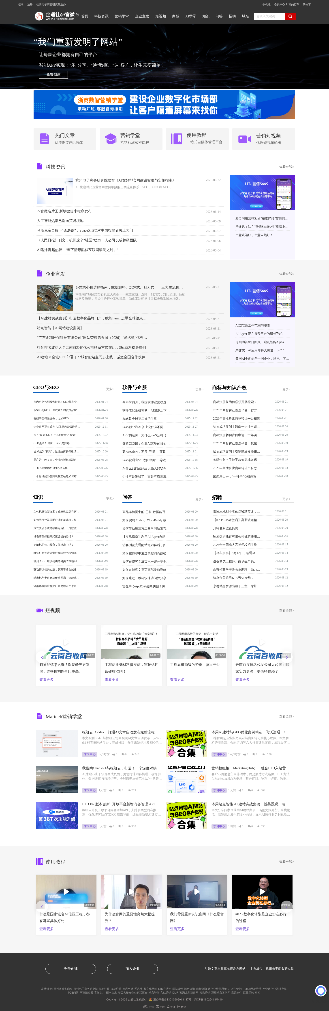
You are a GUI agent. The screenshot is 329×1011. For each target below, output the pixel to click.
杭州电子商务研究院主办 (51, 4)
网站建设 (177, 988)
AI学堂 (190, 16)
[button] (287, 657)
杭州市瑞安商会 (63, 988)
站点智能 (154, 992)
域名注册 (104, 988)
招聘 (232, 16)
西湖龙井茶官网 (188, 992)
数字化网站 (150, 988)
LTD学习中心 (236, 988)
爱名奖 (139, 988)
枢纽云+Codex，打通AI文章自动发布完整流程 (118, 732)
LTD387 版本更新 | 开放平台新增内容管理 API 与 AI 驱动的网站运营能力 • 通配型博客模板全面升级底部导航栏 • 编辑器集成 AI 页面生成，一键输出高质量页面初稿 (122, 804)
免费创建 (53, 74)
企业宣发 (142, 16)
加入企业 (132, 969)
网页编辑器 (86, 992)
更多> (110, 389)
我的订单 (293, 4)
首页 (84, 16)
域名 (245, 16)
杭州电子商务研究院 (86, 988)
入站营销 (165, 992)
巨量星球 (248, 992)
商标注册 (116, 988)
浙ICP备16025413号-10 (208, 999)
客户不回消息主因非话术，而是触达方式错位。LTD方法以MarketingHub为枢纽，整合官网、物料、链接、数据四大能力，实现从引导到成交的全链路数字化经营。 (251, 776)
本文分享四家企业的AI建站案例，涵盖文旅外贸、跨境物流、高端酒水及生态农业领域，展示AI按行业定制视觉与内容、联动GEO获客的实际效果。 (251, 812)
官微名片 (99, 992)
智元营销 (204, 992)
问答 (219, 16)
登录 (21, 4)
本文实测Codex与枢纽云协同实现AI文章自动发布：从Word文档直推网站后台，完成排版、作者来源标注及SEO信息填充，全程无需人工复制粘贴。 (122, 741)
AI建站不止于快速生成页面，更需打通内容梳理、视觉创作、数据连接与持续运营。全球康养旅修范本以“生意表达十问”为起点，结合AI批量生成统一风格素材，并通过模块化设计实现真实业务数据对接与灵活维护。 (122, 776)
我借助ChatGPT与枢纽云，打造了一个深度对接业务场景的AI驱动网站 (121, 768)
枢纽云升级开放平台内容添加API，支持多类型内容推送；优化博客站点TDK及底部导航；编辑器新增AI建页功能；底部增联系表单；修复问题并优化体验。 (121, 812)
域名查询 (189, 988)
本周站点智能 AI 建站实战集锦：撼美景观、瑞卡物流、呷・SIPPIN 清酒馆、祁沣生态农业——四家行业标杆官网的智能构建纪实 (251, 804)
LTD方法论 (164, 988)
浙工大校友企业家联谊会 (132, 992)
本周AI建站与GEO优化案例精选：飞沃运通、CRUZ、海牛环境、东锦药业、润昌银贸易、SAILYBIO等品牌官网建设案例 (251, 732)
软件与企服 (134, 387)
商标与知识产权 (229, 387)
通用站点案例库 (220, 992)
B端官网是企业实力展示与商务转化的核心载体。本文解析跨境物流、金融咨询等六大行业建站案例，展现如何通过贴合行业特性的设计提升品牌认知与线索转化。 (251, 741)
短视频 (160, 16)
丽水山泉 (111, 992)
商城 (175, 16)
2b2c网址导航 (253, 988)
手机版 (267, 4)
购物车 (307, 4)
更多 (257, 992)
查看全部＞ (287, 167)
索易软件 (236, 992)
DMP (175, 992)
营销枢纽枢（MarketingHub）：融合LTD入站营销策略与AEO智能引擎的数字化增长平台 (250, 768)
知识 (205, 16)
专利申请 (128, 988)
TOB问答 (73, 992)
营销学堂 (122, 16)
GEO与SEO (46, 387)
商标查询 (201, 988)
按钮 (64, 139)
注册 (30, 4)
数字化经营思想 (217, 988)
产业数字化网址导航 (275, 988)
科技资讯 (101, 16)
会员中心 (279, 4)
